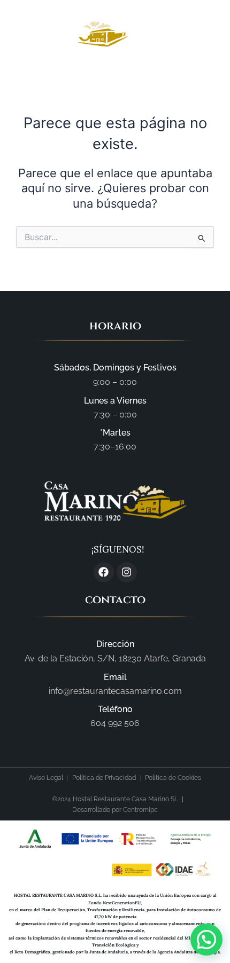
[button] (195, 35)
